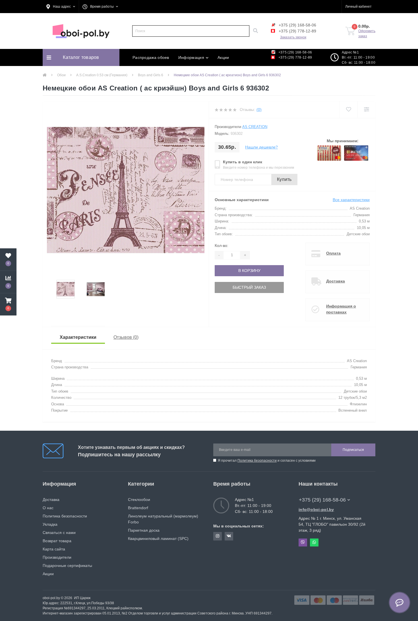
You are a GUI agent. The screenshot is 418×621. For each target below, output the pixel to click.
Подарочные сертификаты (67, 565)
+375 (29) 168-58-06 (297, 25)
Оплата (333, 253)
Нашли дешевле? (261, 147)
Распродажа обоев (151, 57)
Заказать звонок (293, 37)
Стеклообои (139, 499)
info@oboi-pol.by (316, 509)
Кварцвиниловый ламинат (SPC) (158, 538)
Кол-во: (221, 245)
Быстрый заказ (234, 287)
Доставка (335, 281)
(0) (259, 109)
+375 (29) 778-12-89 (297, 31)
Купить (284, 179)
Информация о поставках (341, 309)
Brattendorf (138, 508)
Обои (61, 75)
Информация (191, 57)
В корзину (234, 270)
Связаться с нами (59, 532)
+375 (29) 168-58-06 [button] (322, 500)
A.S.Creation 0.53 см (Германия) (101, 75)
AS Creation (254, 127)
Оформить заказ (366, 33)
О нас (48, 508)
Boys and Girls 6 (150, 75)
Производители (57, 557)
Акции (223, 57)
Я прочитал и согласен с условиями (267, 461)
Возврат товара (57, 541)
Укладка (50, 524)
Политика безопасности (257, 461)
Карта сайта (54, 549)
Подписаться (353, 450)
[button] (61, 6)
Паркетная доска (144, 530)
